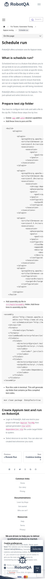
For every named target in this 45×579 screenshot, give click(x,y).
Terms (22, 525)
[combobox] (36, 19)
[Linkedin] (9, 469)
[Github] (36, 469)
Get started (22, 506)
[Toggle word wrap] (36, 128)
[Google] (30, 469)
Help (22, 521)
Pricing (22, 491)
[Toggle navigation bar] (4, 19)
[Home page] (4, 26)
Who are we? (23, 510)
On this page (8, 36)
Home (22, 483)
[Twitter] (20, 469)
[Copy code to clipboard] (40, 128)
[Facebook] (15, 469)
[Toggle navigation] (39, 4)
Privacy (22, 530)
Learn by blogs (22, 502)
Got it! (37, 569)
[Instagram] (25, 469)
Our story (22, 487)
